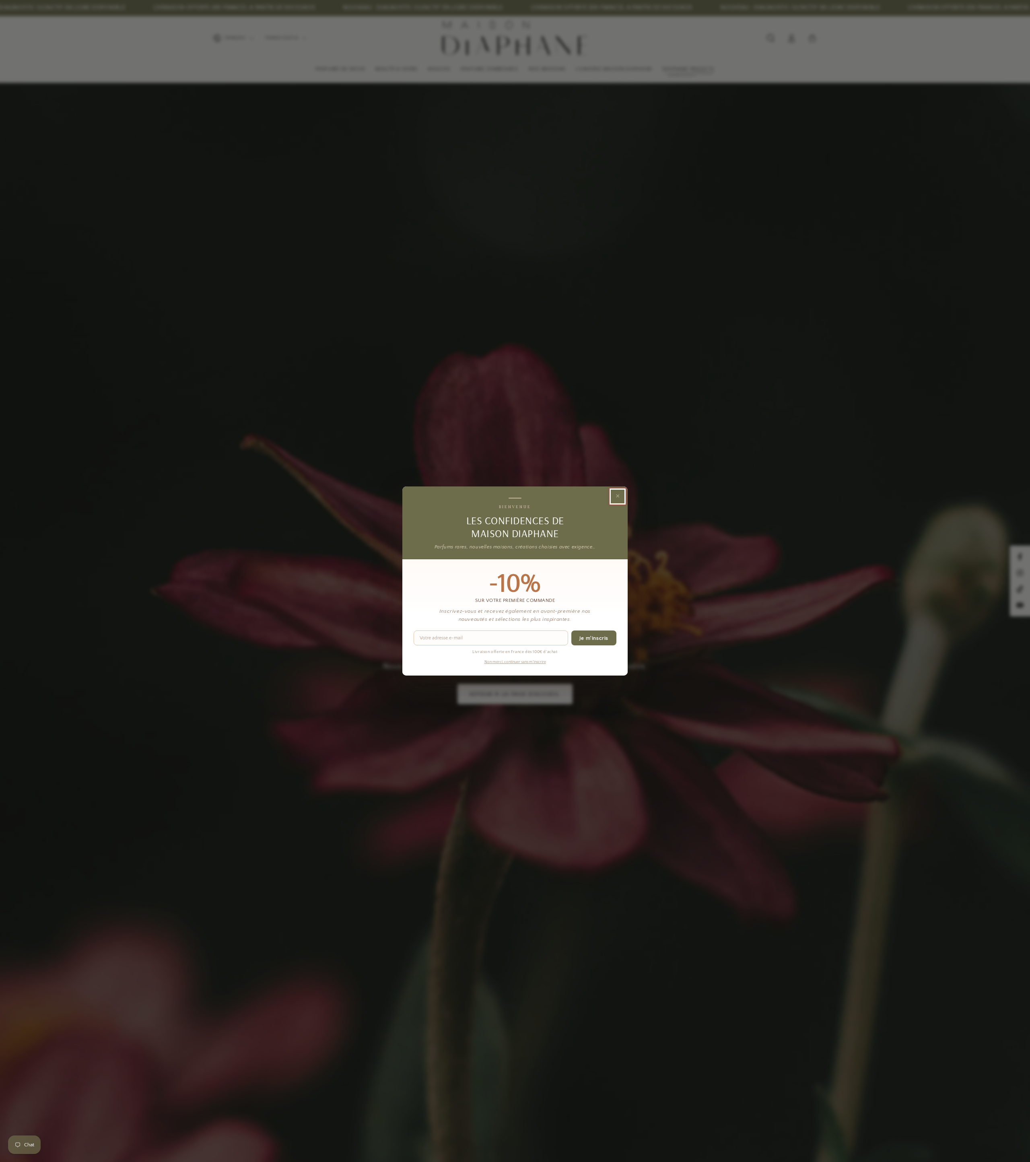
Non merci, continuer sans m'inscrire (515, 662)
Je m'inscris (593, 638)
